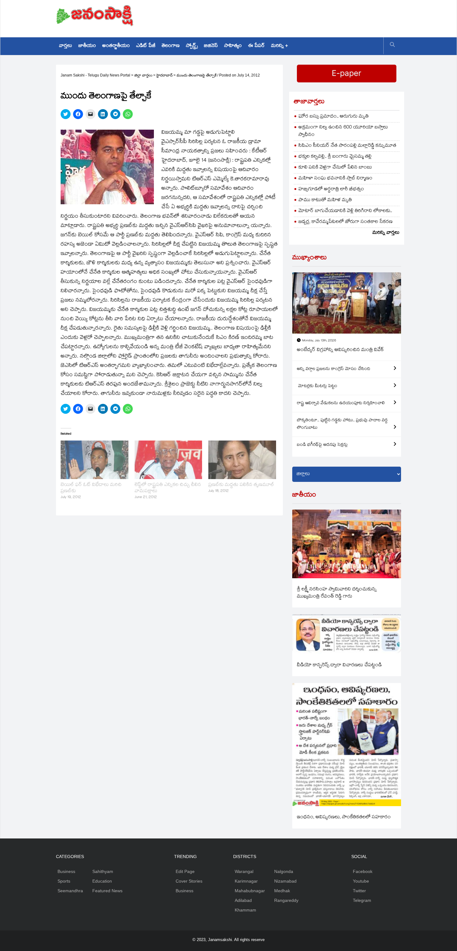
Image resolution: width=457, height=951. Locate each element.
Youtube (361, 881)
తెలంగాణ (171, 46)
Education (102, 881)
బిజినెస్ (211, 46)
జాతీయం (87, 46)
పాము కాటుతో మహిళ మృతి (325, 200)
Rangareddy (286, 900)
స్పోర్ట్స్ (192, 46)
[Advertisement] (288, 17)
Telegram (362, 900)
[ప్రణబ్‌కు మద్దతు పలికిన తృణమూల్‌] (242, 460)
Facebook (362, 871)
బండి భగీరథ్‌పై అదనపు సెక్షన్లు (322, 445)
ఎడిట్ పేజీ (145, 46)
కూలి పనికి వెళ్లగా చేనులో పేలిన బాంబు (335, 168)
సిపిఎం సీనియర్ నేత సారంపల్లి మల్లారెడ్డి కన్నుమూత (347, 146)
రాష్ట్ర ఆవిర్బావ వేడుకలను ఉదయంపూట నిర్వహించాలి (341, 403)
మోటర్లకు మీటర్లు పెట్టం (317, 386)
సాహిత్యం (233, 46)
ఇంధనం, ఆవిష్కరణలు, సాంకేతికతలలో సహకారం (344, 817)
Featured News (107, 890)
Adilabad (243, 900)
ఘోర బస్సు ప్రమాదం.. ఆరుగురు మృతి (333, 117)
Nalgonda (283, 871)
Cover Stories (189, 881)
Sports (64, 881)
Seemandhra (70, 890)
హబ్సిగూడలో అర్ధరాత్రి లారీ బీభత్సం (331, 189)
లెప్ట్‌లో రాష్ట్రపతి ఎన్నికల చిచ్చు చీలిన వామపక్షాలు (168, 488)
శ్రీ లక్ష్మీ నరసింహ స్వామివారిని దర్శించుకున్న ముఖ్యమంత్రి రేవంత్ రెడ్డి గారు (337, 593)
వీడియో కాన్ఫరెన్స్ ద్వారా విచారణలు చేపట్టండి (339, 665)
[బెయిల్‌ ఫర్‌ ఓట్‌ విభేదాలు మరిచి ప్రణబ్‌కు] (94, 460)
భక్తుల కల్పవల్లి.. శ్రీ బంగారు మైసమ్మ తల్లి (335, 157)
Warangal (244, 871)
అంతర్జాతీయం (116, 46)
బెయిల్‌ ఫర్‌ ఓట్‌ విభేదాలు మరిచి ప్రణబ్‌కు (91, 488)
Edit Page (185, 871)
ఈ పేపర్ (256, 46)
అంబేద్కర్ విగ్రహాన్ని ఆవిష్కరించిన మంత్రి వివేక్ (340, 350)
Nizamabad (285, 881)
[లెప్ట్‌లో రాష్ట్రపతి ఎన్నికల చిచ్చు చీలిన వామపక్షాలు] (168, 460)
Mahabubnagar (250, 890)
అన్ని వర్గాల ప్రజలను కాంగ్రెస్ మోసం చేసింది (333, 369)
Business (66, 871)
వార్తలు (65, 46)
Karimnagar (246, 881)
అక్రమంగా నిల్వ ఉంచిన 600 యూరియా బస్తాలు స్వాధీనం (343, 131)
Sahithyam (102, 871)
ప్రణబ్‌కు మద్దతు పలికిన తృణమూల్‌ (241, 485)
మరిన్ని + (279, 46)
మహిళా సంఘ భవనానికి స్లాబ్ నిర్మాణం (335, 178)
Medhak (282, 890)
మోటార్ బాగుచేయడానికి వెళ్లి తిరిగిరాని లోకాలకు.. (345, 211)
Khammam (245, 909)
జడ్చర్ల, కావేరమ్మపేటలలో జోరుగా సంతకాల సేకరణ (345, 222)
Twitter (359, 890)
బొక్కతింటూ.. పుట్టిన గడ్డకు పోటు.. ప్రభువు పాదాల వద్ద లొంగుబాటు (342, 424)
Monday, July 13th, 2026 (319, 341)
